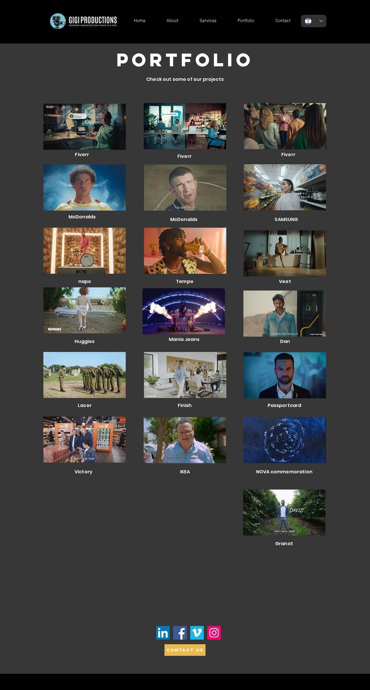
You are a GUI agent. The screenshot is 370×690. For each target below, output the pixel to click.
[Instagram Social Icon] (214, 633)
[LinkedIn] (163, 633)
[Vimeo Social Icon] (197, 633)
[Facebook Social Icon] (180, 633)
